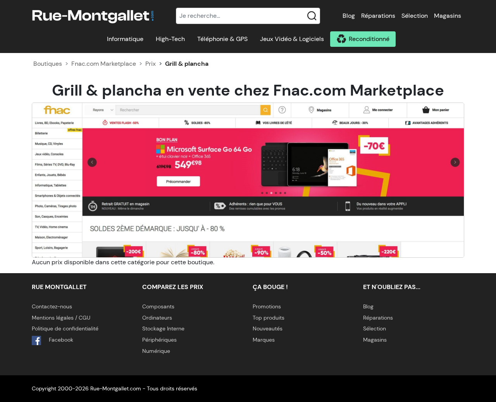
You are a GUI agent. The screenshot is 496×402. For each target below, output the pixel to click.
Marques (264, 339)
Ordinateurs (157, 317)
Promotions (267, 306)
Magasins (447, 16)
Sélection (414, 16)
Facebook (60, 339)
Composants (158, 306)
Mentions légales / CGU (61, 317)
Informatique (125, 39)
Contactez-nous (52, 306)
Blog (349, 16)
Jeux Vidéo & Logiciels (292, 39)
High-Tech (170, 39)
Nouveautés (267, 328)
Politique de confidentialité (65, 328)
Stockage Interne (163, 328)
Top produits (268, 317)
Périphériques (159, 339)
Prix (150, 64)
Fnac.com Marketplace (103, 64)
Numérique (156, 350)
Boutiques (47, 64)
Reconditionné (369, 39)
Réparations (378, 16)
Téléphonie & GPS (222, 39)
